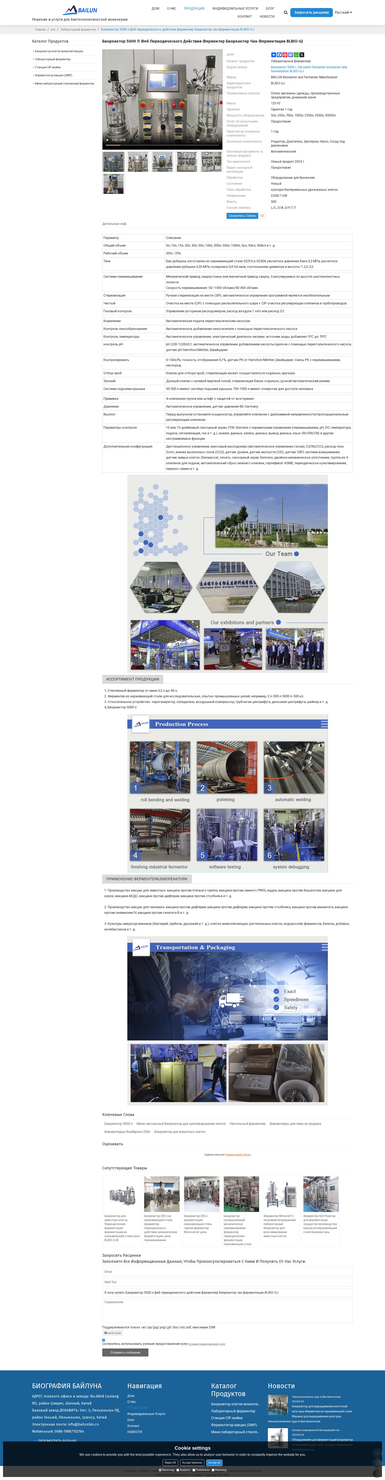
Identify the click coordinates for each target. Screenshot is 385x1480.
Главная (40, 29)
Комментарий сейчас (238, 1154)
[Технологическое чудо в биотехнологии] (278, 1405)
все (53, 29)
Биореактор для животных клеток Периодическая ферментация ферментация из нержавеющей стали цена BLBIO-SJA (122, 1228)
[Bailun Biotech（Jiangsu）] (80, 10)
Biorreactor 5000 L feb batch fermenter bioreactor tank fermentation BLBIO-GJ (309, 69)
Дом (155, 8)
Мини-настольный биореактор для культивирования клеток (181, 1124)
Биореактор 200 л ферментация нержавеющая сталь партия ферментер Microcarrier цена (198, 1224)
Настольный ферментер (248, 1124)
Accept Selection (192, 1462)
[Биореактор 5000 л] (227, 574)
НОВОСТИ (267, 16)
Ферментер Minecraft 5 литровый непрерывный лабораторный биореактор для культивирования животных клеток (279, 1226)
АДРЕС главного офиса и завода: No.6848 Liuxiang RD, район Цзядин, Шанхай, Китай (75, 1400)
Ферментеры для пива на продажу (295, 1124)
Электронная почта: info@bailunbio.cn (65, 1424)
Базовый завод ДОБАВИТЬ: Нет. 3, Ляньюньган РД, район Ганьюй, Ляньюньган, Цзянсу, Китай (76, 1414)
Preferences (203, 1469)
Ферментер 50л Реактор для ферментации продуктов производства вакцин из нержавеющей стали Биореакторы (320, 1224)
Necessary (168, 1469)
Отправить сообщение (125, 1352)
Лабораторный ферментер (78, 29)
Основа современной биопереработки (315, 1430)
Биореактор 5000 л (118, 1124)
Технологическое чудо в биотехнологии (316, 1396)
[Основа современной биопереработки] (278, 1438)
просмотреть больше (57, 1441)
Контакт (245, 16)
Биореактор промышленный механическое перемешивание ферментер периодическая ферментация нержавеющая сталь (238, 1230)
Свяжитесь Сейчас (242, 216)
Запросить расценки (311, 12)
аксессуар (114, 1332)
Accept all (214, 1462)
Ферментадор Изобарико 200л (127, 1132)
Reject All (170, 1462)
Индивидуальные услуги (235, 8)
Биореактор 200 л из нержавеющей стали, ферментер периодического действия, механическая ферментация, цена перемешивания (160, 1228)
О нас (171, 8)
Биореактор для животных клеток (180, 1132)
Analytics (185, 1469)
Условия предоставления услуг (207, 1344)
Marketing (220, 1469)
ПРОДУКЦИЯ (194, 8)
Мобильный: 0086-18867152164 (58, 1431)
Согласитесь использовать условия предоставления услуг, (163, 1344)
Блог (270, 8)
